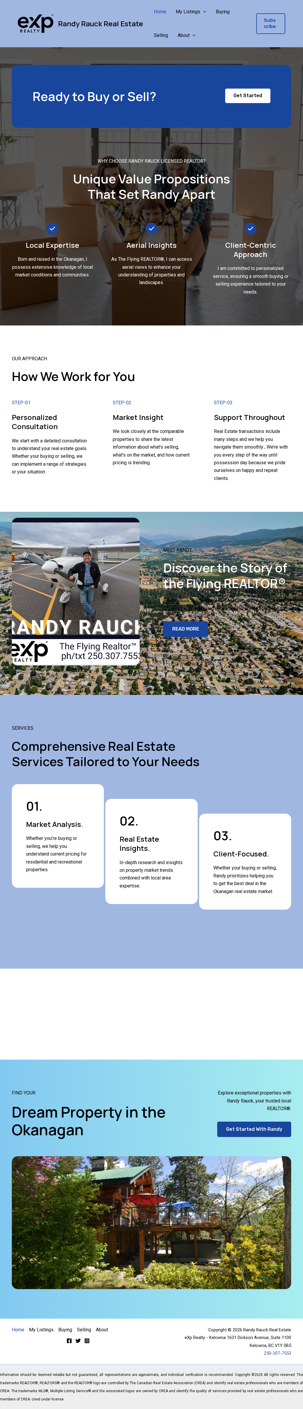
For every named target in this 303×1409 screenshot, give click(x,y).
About (184, 35)
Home (160, 11)
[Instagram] (87, 1340)
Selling (161, 35)
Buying (223, 11)
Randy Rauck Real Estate (100, 23)
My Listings (188, 11)
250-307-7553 (277, 1353)
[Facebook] (69, 1340)
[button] (203, 12)
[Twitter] (78, 1340)
